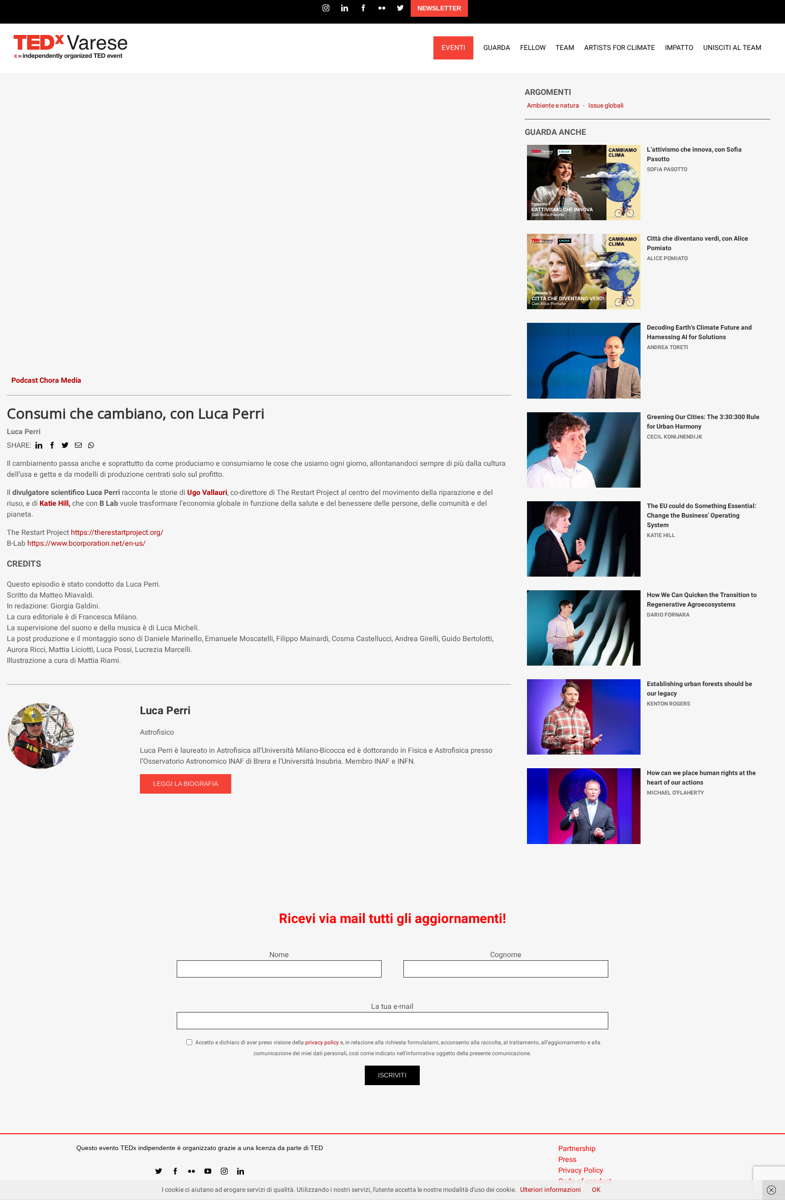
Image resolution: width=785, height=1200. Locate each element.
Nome (279, 954)
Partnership (577, 1148)
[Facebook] (363, 8)
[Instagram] (326, 8)
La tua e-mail (392, 1006)
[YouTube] (208, 1171)
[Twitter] (400, 8)
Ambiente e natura (553, 105)
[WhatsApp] (91, 445)
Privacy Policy (580, 1170)
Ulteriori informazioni (550, 1190)
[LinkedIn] (344, 8)
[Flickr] (382, 8)
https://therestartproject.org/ (117, 532)
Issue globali (606, 105)
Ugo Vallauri (207, 492)
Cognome (506, 954)
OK (596, 1190)
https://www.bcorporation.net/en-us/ (86, 543)
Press (567, 1159)
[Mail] (78, 445)
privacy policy (322, 1042)
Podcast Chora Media (46, 380)
